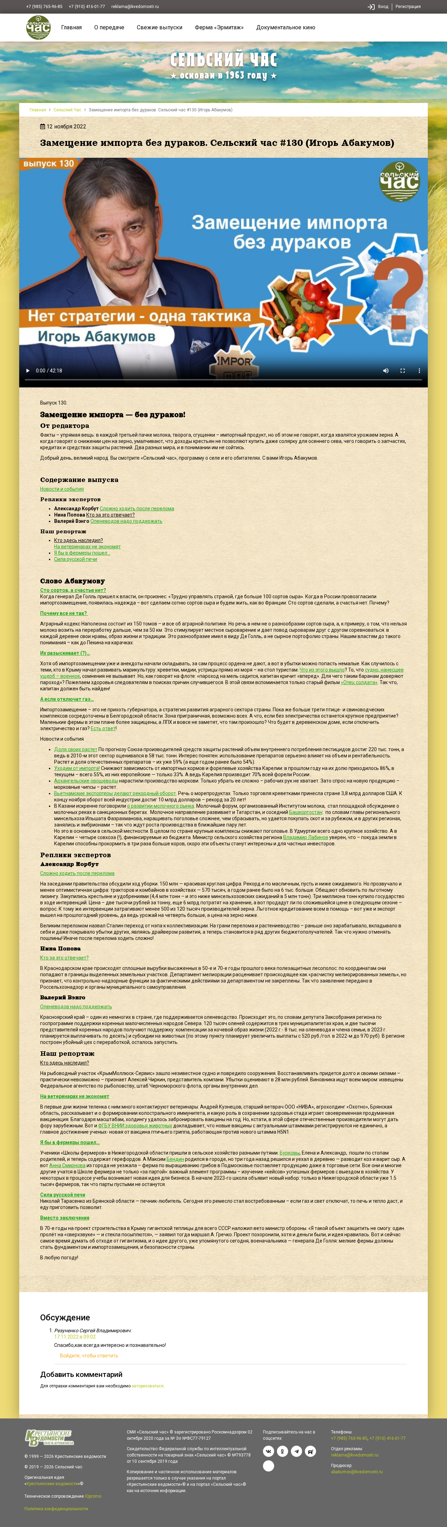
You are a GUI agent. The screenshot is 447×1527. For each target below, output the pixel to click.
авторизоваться (147, 1386)
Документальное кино (285, 27)
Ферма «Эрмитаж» (219, 27)
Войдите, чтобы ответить (89, 1355)
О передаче (109, 27)
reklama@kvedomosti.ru (135, 6)
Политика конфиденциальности (56, 1508)
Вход (383, 6)
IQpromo (93, 1496)
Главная (71, 27)
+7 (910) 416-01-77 (87, 6)
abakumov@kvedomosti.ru (357, 1471)
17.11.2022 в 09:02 (75, 1337)
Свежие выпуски (159, 27)
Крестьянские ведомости (52, 1483)
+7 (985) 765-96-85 (44, 6)
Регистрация (408, 6)
